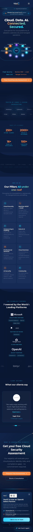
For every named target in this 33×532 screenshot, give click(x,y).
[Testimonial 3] (18, 425)
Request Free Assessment (15, 473)
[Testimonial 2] (16, 425)
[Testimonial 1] (13, 425)
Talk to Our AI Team (16, 519)
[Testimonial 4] (19, 425)
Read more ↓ (16, 412)
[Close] (29, 494)
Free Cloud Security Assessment (15, 80)
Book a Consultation (16, 478)
